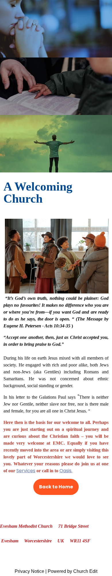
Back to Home (56, 486)
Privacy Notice (29, 571)
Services (25, 470)
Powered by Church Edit (72, 571)
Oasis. (65, 470)
